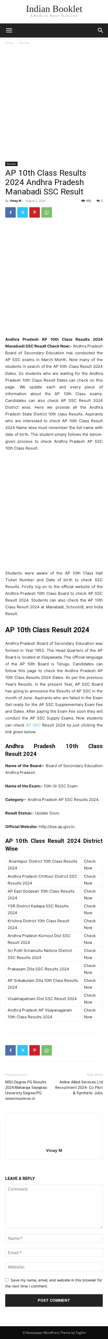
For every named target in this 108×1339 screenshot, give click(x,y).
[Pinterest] (34, 212)
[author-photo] (54, 1143)
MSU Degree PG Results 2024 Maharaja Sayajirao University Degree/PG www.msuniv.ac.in (26, 1090)
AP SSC (33, 725)
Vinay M (15, 201)
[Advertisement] (54, 104)
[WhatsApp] (46, 212)
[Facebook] (10, 212)
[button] (100, 30)
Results (24, 43)
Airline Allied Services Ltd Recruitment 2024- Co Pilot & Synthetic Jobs (79, 1087)
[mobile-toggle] (9, 30)
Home (9, 43)
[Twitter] (22, 212)
